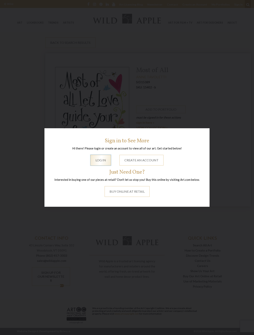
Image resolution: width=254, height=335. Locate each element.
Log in (100, 160)
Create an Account (141, 160)
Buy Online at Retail (127, 191)
